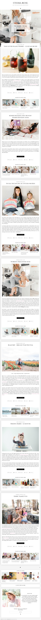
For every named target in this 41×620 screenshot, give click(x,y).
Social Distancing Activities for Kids (20, 184)
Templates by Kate (14, 619)
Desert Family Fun (20, 496)
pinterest (21, 92)
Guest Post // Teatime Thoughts (4, 581)
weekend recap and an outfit (28, 580)
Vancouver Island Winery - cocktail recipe (20, 46)
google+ (31, 92)
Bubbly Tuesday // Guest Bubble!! (13, 580)
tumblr (26, 92)
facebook (10, 92)
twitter (15, 92)
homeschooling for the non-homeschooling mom (20, 116)
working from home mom (20, 262)
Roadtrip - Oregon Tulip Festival (20, 345)
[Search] (20, 614)
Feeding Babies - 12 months (20, 424)
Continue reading (20, 89)
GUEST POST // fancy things (34, 580)
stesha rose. (5, 619)
